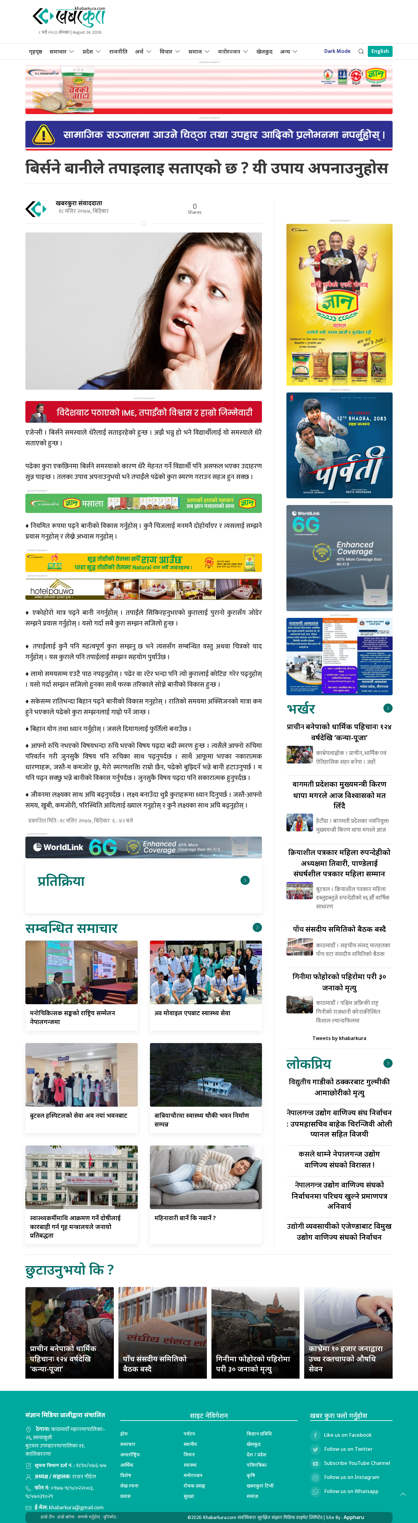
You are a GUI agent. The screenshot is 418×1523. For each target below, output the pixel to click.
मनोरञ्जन (229, 51)
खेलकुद (264, 51)
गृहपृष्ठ (35, 51)
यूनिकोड (109, 1517)
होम (124, 1433)
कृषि (251, 1475)
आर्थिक (126, 1465)
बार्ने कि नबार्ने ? (185, 1218)
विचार (166, 51)
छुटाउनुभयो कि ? (69, 1269)
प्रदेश (88, 51)
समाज (195, 51)
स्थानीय (190, 1444)
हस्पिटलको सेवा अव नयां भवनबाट (78, 1115)
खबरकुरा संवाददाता (79, 203)
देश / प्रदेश (257, 1454)
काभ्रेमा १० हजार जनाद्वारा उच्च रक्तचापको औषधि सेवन (346, 1358)
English (380, 51)
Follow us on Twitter (348, 1449)
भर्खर (300, 708)
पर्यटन (189, 1433)
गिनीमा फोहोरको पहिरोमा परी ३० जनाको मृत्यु (253, 1364)
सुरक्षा (189, 1496)
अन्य (285, 51)
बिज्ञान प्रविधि (259, 1433)
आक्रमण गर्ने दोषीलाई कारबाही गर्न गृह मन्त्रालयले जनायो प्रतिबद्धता (75, 1226)
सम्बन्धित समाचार (71, 927)
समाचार (58, 51)
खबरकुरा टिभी (260, 1485)
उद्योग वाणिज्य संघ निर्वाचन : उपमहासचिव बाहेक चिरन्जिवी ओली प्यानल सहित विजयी (339, 1123)
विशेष (125, 1475)
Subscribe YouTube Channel (357, 1463)
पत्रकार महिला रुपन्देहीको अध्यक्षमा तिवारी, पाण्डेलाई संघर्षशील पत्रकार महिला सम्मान (339, 863)
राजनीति (118, 51)
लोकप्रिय (308, 1063)
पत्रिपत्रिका (257, 1465)
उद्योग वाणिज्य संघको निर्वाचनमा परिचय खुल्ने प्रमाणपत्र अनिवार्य (339, 1195)
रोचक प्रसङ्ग (194, 1485)
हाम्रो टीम (47, 1517)
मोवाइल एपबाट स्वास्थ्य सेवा (192, 1013)
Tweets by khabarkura (339, 1038)
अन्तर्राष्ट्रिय (130, 1454)
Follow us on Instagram (351, 1477)
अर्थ (139, 51)
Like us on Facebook (348, 1435)
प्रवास (125, 1496)
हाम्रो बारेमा (66, 1517)
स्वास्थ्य (190, 1465)
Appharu (354, 1517)
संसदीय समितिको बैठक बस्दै (339, 929)
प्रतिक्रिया (61, 880)
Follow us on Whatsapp (351, 1491)
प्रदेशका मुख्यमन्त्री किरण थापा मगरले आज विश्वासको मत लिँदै (339, 794)
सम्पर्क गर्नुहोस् (89, 1517)
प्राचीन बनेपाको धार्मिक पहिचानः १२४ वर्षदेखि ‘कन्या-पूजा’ (63, 1358)
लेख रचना (129, 1485)
